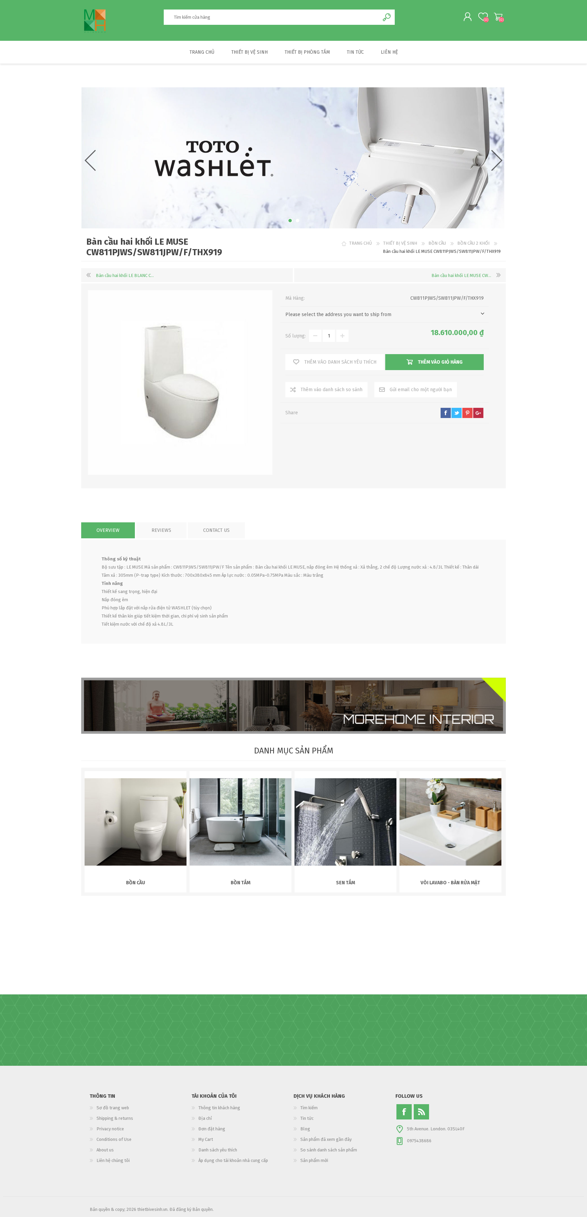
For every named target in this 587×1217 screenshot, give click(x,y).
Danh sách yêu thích (217, 1149)
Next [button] (496, 160)
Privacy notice (110, 1128)
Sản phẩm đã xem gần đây (326, 1139)
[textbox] (271, 17)
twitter (456, 413)
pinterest (467, 413)
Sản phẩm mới (314, 1160)
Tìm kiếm (309, 1107)
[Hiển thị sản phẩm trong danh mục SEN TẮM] (345, 822)
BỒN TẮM (240, 883)
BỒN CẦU (135, 883)
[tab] (108, 530)
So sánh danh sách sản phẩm (328, 1149)
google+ (478, 413)
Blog (305, 1128)
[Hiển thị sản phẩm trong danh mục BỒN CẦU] (135, 822)
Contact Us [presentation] (216, 530)
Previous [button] (90, 160)
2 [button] (297, 220)
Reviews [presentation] (161, 530)
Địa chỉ (205, 1118)
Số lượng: (295, 336)
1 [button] (290, 220)
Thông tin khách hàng (219, 1107)
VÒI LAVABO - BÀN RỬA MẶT (450, 883)
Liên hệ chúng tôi (113, 1160)
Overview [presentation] (108, 530)
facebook (446, 413)
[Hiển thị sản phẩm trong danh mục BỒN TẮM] (240, 822)
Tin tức (307, 1118)
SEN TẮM (345, 883)
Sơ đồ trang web (112, 1107)
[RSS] (421, 1111)
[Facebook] (404, 1111)
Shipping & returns (114, 1118)
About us (105, 1149)
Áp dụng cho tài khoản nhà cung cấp (233, 1160)
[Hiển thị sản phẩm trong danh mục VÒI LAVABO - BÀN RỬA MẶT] (450, 822)
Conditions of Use (113, 1139)
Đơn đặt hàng (211, 1128)
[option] (292, 157)
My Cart (498, 16)
